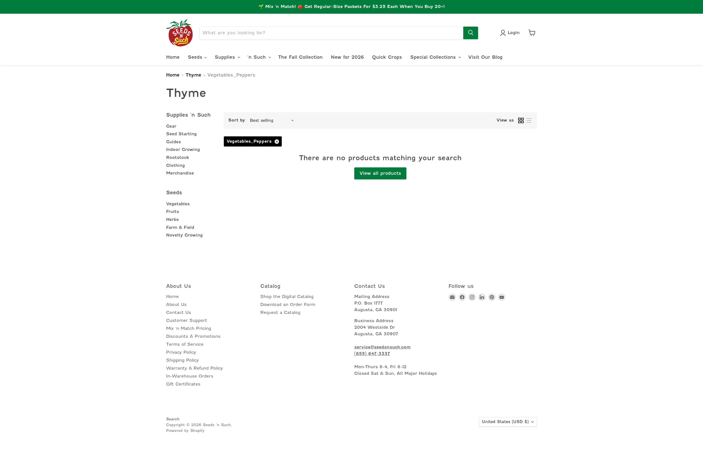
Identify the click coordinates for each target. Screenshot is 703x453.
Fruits (172, 211)
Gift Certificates (183, 384)
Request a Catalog (280, 312)
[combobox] (331, 32)
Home (173, 57)
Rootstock (177, 157)
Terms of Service (184, 344)
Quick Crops (387, 57)
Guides (173, 141)
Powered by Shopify (185, 430)
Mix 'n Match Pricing (188, 328)
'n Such (257, 57)
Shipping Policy (182, 360)
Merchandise (180, 173)
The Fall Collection (300, 57)
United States (505, 422)
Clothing (175, 165)
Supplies (226, 57)
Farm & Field (180, 227)
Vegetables (178, 203)
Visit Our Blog (485, 57)
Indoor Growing (183, 149)
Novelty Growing (184, 235)
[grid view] (521, 120)
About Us (176, 304)
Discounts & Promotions (193, 336)
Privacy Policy (181, 352)
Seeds (196, 57)
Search (173, 419)
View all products (380, 173)
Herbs (172, 219)
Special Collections (434, 57)
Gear (171, 126)
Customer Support (186, 320)
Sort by (236, 120)
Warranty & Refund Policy (194, 368)
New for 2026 (347, 57)
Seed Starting (181, 133)
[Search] (470, 32)
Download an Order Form (287, 304)
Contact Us (178, 312)
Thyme (193, 75)
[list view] (528, 120)
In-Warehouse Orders (189, 376)
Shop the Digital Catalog (287, 296)
